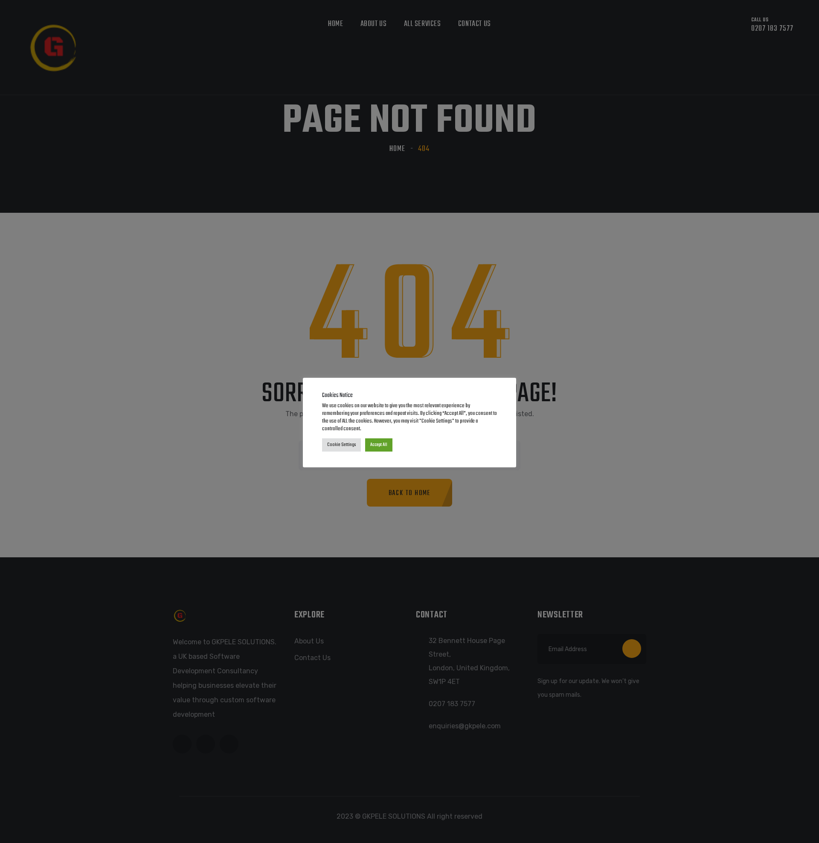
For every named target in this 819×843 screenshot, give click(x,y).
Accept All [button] (378, 445)
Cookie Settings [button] (341, 445)
